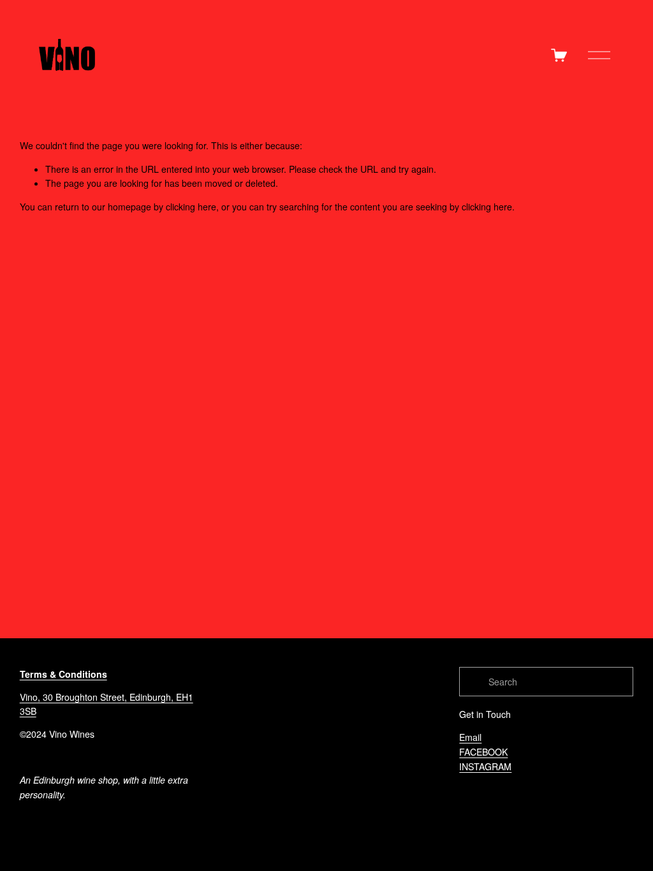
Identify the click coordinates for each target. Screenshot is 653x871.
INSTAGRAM (485, 766)
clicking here (191, 206)
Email (470, 737)
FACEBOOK (483, 751)
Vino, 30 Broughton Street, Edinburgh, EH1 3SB (106, 704)
